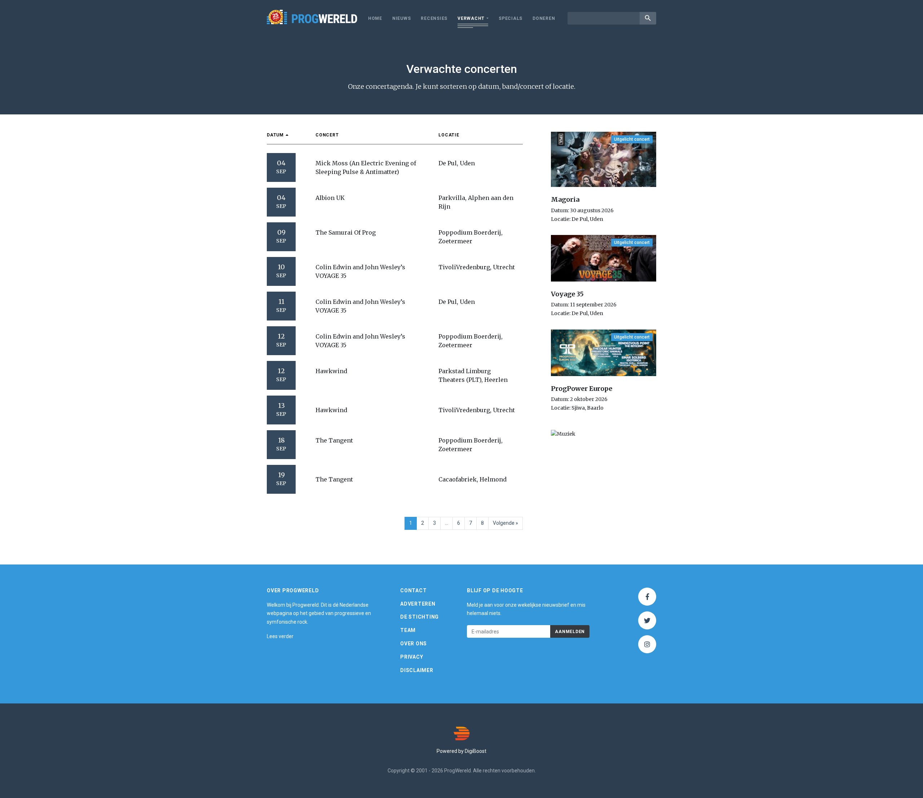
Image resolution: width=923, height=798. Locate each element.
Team (408, 630)
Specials (510, 18)
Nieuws (401, 18)
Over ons (413, 643)
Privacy (411, 657)
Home (375, 18)
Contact (413, 590)
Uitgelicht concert (632, 139)
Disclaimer (416, 670)
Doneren (544, 18)
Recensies (434, 18)
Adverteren (418, 604)
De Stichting (419, 617)
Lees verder (280, 636)
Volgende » (505, 523)
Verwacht (471, 18)
